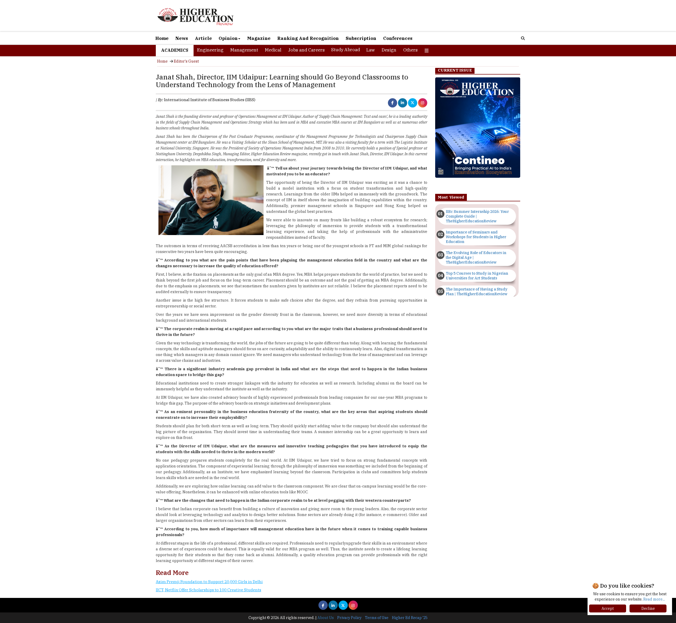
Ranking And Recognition (308, 38)
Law (370, 50)
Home (161, 38)
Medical (273, 50)
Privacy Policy (349, 617)
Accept (608, 608)
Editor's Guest (186, 61)
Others (410, 50)
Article (203, 38)
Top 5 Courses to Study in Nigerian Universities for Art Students (477, 275)
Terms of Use (376, 617)
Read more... (654, 599)
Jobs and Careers (306, 50)
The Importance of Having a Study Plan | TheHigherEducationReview (477, 291)
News (181, 38)
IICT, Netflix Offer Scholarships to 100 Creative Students (208, 589)
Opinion (228, 38)
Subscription (361, 38)
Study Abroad (345, 50)
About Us (325, 617)
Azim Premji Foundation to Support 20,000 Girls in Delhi (209, 581)
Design (389, 50)
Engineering (210, 50)
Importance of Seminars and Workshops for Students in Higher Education (476, 237)
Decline (648, 608)
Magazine (258, 38)
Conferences (397, 38)
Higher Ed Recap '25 (410, 617)
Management (244, 50)
